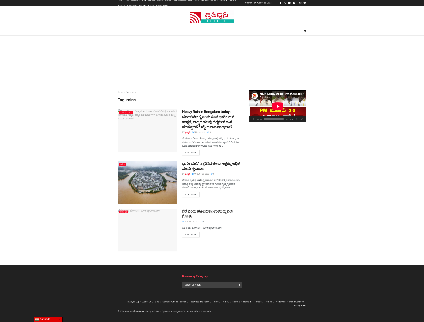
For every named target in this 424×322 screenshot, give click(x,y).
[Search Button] (305, 31)
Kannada (44, 319)
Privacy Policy (162, 5)
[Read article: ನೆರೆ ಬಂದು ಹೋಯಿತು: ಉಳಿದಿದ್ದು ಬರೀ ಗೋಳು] (147, 230)
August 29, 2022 (201, 174)
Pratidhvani (132, 5)
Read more (192, 153)
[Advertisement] (212, 60)
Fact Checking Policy (199, 301)
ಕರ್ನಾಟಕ (123, 212)
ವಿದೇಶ (122, 164)
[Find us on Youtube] (289, 3)
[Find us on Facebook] (280, 3)
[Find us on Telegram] (294, 3)
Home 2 (225, 301)
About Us (146, 301)
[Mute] (296, 119)
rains (134, 92)
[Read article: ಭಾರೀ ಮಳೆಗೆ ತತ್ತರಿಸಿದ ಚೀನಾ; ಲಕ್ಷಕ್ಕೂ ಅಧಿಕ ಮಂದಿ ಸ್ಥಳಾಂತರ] (147, 182)
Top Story (126, 112)
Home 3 (236, 301)
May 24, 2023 (199, 132)
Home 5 (258, 301)
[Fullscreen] (302, 119)
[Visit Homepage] (212, 16)
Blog (157, 301)
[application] (277, 106)
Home (120, 92)
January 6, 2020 (191, 221)
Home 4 (247, 301)
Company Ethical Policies (174, 301)
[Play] (253, 119)
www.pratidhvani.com (134, 311)
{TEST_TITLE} (133, 301)
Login (303, 3)
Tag (127, 92)
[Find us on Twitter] (285, 3)
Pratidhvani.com (146, 5)
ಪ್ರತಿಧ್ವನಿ (187, 132)
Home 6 (121, 5)
